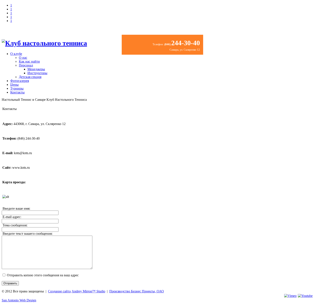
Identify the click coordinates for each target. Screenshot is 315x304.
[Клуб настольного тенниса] (44, 43)
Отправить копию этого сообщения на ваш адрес (43, 275)
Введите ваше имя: (16, 208)
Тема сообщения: (14, 225)
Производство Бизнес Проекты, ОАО (136, 291)
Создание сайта (59, 291)
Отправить (10, 283)
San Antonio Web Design (19, 300)
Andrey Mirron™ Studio (88, 291)
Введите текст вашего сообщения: (27, 233)
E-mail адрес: (11, 217)
